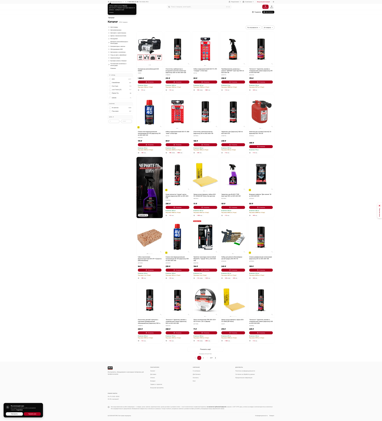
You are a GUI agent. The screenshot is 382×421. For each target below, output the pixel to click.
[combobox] (198, 7)
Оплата (152, 378)
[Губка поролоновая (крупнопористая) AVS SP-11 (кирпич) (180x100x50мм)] (149, 237)
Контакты (196, 378)
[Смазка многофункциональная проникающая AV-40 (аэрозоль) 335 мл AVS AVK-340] (177, 237)
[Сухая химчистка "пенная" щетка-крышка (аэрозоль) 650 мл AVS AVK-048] (177, 174)
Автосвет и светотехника (118, 33)
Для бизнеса (269, 12)
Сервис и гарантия (156, 384)
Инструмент (114, 39)
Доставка (153, 374)
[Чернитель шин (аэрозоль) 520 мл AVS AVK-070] (233, 111)
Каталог (111, 18)
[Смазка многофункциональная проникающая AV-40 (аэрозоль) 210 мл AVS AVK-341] (149, 111)
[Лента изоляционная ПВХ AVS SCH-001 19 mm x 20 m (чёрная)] (205, 299)
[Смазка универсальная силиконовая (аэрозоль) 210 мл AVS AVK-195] (261, 237)
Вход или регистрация (263, 2)
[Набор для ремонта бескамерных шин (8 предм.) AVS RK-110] (233, 237)
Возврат (152, 381)
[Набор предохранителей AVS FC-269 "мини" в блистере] (177, 111)
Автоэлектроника (115, 30)
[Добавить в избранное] (160, 34)
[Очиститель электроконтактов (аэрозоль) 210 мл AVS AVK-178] (205, 111)
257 (211, 358)
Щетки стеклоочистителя (118, 36)
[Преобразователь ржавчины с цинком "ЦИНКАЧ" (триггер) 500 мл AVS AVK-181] (233, 49)
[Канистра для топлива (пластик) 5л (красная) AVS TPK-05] (261, 111)
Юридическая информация (243, 378)
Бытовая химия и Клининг (118, 61)
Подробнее (19, 410)
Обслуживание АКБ (116, 49)
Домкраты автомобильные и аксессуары (119, 42)
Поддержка (257, 12)
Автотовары (114, 27)
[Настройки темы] (273, 2)
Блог (194, 381)
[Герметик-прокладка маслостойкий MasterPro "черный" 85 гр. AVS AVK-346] (205, 237)
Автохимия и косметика (117, 52)
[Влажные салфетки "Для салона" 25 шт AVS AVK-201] (261, 174)
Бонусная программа (156, 388)
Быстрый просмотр (150, 62)
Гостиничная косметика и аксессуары (118, 64)
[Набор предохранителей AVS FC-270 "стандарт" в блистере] (205, 49)
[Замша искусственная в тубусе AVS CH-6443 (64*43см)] (233, 299)
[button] (139, 73)
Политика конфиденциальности (245, 371)
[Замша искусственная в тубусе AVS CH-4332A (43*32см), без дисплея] (205, 174)
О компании (248, 2)
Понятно (111, 12)
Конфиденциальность (261, 415)
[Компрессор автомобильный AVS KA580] (149, 49)
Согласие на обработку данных (245, 374)
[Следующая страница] (215, 358)
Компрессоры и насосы (117, 46)
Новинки (113, 68)
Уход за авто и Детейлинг (118, 55)
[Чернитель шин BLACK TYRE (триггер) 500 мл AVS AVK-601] (233, 174)
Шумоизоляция (115, 58)
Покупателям (235, 2)
